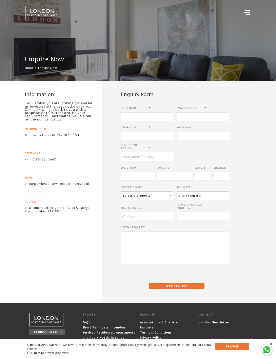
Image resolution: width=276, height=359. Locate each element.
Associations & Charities (159, 322)
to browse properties (48, 353)
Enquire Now (47, 68)
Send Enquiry (176, 286)
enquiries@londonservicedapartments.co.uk (57, 184)
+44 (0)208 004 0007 (40, 159)
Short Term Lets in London (103, 327)
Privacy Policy (151, 337)
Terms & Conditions (156, 332)
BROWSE (232, 346)
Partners (147, 327)
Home (29, 68)
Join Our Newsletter (213, 322)
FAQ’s (86, 322)
